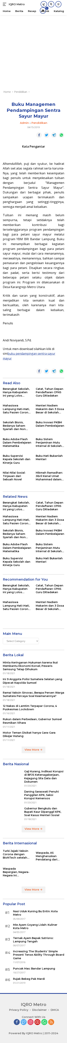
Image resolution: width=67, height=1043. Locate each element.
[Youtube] (37, 1022)
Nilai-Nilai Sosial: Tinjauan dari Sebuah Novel (14, 476)
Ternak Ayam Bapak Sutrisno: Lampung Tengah (33, 939)
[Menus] (5, 4)
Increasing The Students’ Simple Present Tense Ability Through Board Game (38, 955)
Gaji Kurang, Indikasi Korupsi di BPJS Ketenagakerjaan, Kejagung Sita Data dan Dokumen (43, 776)
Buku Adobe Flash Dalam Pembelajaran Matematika (17, 443)
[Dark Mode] (44, 4)
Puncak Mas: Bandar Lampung (34, 968)
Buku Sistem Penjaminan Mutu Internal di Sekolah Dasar (49, 443)
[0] (43, 10)
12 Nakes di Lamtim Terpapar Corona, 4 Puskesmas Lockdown (30, 707)
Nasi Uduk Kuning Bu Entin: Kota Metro (35, 913)
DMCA (55, 1010)
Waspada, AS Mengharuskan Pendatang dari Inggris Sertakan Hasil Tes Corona (47, 856)
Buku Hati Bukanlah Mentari (49, 457)
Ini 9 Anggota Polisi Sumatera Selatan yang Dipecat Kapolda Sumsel (32, 681)
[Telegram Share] (54, 135)
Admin (24, 123)
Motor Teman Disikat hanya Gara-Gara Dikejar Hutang (29, 734)
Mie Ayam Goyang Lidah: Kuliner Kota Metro (35, 926)
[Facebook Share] (39, 135)
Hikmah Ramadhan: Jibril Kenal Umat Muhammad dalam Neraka (49, 476)
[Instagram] (31, 1022)
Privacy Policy (18, 1010)
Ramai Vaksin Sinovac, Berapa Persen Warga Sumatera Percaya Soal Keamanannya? (33, 694)
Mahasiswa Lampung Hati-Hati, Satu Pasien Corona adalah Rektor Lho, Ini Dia (16, 409)
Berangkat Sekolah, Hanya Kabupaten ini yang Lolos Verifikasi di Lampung (16, 392)
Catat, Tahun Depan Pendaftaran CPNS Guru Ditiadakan (49, 392)
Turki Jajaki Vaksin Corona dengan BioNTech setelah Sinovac (15, 854)
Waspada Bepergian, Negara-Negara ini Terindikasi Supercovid (16, 872)
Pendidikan (39, 123)
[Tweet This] (46, 135)
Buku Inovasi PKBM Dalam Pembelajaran (50, 424)
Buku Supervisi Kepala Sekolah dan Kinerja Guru (16, 459)
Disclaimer (39, 1010)
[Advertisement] (33, 50)
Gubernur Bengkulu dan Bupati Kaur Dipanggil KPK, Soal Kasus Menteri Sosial (42, 812)
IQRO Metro (17, 4)
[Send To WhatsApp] (61, 135)
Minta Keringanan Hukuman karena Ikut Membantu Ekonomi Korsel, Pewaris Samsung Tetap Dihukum (30, 666)
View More (32, 749)
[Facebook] (17, 1022)
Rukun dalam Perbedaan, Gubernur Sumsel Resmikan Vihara (32, 721)
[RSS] (51, 1022)
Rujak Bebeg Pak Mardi (29, 979)
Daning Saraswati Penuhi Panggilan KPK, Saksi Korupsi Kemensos (41, 795)
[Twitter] (24, 1022)
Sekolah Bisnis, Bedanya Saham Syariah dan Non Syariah (14, 426)
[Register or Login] (58, 4)
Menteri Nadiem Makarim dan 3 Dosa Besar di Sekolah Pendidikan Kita (50, 409)
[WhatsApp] (44, 1022)
